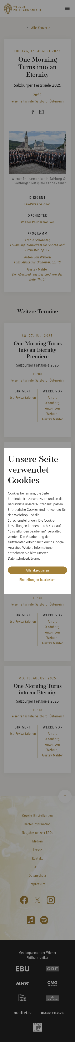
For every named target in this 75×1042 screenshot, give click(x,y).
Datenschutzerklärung (23, 558)
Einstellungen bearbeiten (37, 579)
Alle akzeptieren (37, 570)
